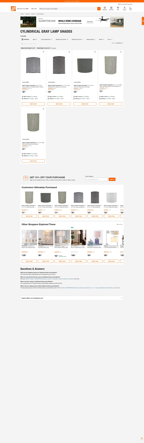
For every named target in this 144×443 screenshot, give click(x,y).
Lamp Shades (40, 13)
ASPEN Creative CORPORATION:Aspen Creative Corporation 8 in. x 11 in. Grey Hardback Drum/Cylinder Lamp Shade (88, 287)
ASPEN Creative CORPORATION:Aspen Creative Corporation (41, 278)
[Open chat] (143, 21)
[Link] (33, 78)
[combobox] (68, 8)
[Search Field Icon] (99, 8)
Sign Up (112, 179)
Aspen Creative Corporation (66, 278)
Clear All (54, 48)
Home (22, 13)
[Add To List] (43, 52)
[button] (118, 43)
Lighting (27, 13)
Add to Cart (33, 104)
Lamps (33, 13)
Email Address (89, 176)
